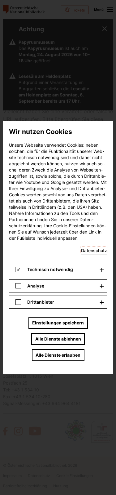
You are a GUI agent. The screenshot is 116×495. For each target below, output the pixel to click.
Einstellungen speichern (58, 322)
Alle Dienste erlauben (58, 355)
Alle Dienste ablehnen (58, 338)
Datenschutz (94, 250)
